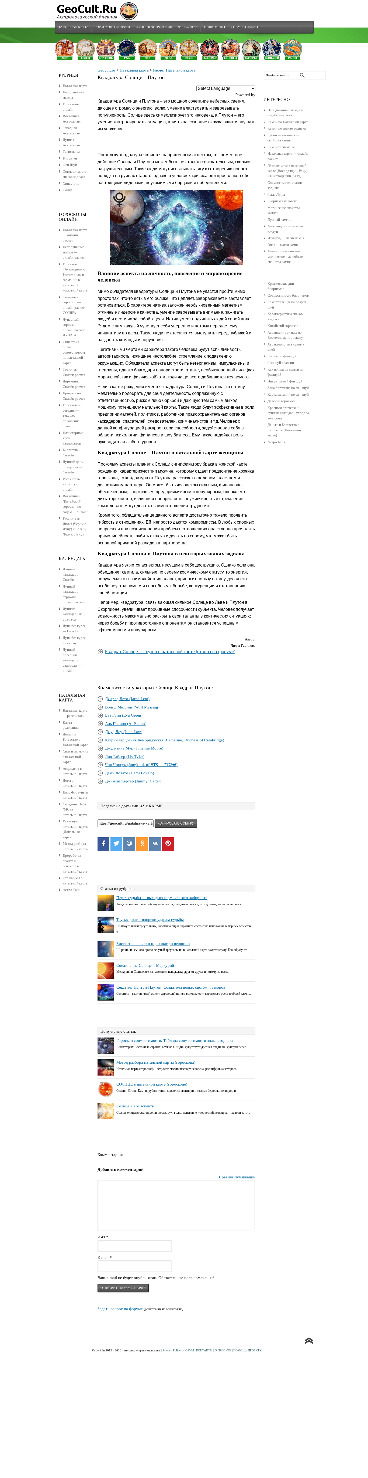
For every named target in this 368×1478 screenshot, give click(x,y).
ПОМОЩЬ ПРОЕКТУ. (247, 1350)
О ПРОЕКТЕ (223, 1350)
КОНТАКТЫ (204, 1350)
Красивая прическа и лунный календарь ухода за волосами (288, 413)
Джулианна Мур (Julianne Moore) (134, 748)
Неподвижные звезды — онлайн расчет (74, 252)
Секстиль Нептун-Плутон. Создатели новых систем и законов (170, 987)
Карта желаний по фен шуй (288, 394)
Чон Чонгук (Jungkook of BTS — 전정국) (141, 764)
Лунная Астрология (154, 27)
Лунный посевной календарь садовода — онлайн (72, 660)
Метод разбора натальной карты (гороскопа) (155, 1062)
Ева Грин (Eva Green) (124, 715)
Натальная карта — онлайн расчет (75, 235)
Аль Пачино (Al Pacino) (125, 723)
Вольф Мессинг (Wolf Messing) (132, 707)
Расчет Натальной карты (174, 70)
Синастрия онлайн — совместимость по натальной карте (74, 352)
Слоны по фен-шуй (282, 356)
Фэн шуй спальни (281, 363)
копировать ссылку (176, 823)
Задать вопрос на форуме (120, 1309)
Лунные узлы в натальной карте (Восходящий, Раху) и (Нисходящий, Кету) (287, 170)
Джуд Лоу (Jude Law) (123, 732)
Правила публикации (237, 1177)
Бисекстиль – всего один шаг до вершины (153, 943)
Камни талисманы (281, 147)
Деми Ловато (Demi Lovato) (129, 773)
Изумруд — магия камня (286, 238)
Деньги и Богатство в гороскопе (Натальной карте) (284, 430)
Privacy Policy (172, 1350)
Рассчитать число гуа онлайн (71, 484)
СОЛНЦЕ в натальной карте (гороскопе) (151, 1084)
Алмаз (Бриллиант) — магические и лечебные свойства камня (285, 256)
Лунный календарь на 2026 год (72, 614)
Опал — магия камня (283, 245)
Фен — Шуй (188, 27)
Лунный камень (279, 220)
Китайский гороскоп (283, 326)
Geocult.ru (106, 70)
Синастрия (71, 183)
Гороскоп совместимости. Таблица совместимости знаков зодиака (174, 1040)
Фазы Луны (276, 194)
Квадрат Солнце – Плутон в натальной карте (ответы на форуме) (170, 651)
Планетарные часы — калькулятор (73, 438)
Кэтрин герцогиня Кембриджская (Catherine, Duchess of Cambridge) (164, 740)
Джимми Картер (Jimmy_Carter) (133, 781)
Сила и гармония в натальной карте (75, 756)
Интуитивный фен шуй (285, 381)
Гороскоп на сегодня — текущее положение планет (72, 415)
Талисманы (214, 27)
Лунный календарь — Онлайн (72, 574)
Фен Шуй (70, 165)
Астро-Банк (276, 442)
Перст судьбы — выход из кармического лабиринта (161, 898)
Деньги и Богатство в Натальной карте (75, 739)
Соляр (67, 190)
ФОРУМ (188, 1350)
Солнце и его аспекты (135, 1106)
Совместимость (245, 27)
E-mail (105, 1257)
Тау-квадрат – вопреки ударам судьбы (150, 919)
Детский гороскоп (281, 401)
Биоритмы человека (282, 201)
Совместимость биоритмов (288, 295)
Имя (103, 1237)
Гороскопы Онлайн (112, 27)
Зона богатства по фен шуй (288, 388)
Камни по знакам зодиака (287, 128)
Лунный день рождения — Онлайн (73, 467)
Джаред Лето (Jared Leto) (127, 699)
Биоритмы (70, 158)
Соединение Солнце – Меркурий (145, 965)
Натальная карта (73, 27)
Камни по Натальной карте (288, 122)
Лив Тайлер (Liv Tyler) (124, 756)
